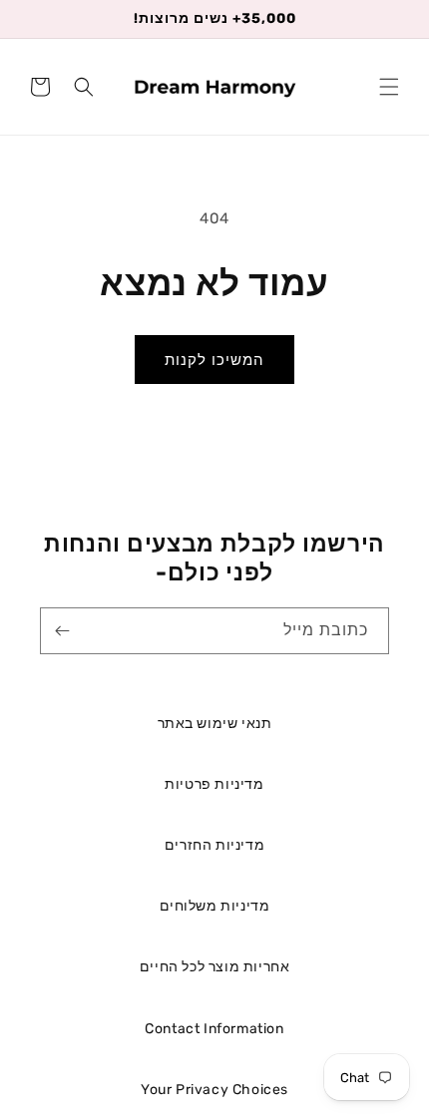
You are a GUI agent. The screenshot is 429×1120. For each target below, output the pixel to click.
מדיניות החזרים (214, 845)
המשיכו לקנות (214, 360)
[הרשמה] (62, 630)
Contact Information (214, 1028)
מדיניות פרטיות (214, 784)
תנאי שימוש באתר (215, 723)
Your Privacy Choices (214, 1089)
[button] (389, 87)
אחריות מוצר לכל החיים (215, 966)
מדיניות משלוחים (215, 906)
